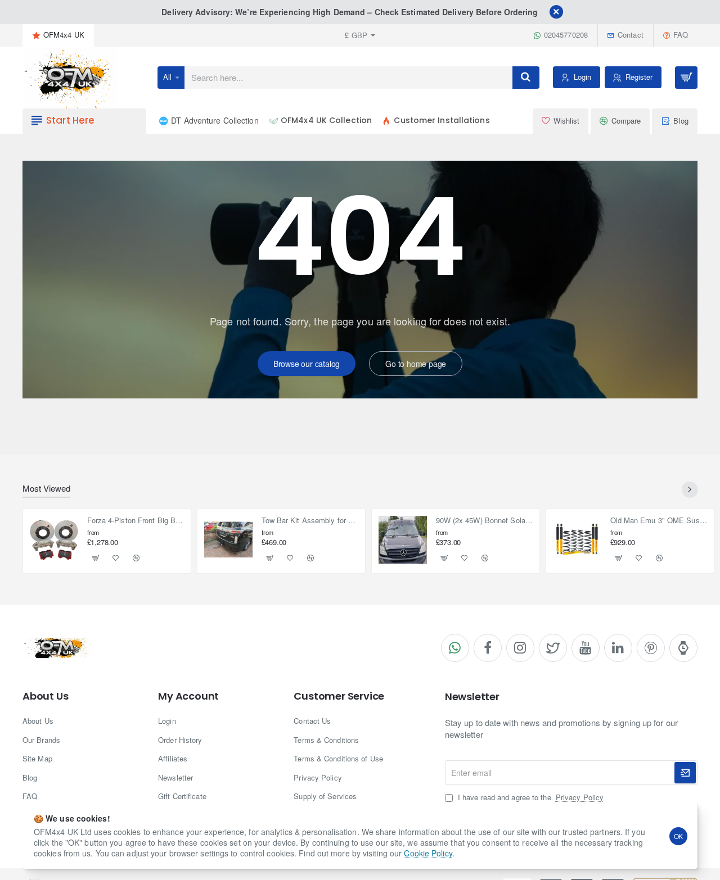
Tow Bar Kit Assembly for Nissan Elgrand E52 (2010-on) (310, 520)
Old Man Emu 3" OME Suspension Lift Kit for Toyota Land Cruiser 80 (659, 520)
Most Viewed (46, 488)
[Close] (556, 12)
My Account (188, 696)
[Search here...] (525, 77)
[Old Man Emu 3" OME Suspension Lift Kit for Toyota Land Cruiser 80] (577, 540)
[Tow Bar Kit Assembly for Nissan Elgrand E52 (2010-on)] (228, 540)
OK (678, 836)
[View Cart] (686, 77)
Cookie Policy (428, 853)
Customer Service (339, 696)
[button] (95, 558)
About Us (45, 696)
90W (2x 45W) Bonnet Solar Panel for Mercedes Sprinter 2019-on (484, 520)
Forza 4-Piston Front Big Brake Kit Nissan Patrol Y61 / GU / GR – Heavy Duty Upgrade (135, 520)
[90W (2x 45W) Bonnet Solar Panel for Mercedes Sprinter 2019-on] (402, 540)
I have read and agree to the (530, 797)
